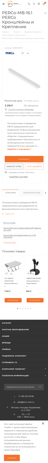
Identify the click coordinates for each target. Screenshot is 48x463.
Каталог (6, 323)
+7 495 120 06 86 (26, 396)
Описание (10, 193)
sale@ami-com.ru (25, 402)
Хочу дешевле (34, 166)
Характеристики (31, 193)
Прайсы (6, 349)
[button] (17, 309)
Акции (5, 336)
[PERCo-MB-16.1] (24, 78)
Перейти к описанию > (19, 149)
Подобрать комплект (14, 356)
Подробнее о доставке (18, 177)
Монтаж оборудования (15, 329)
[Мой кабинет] (39, 4)
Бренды (6, 343)
